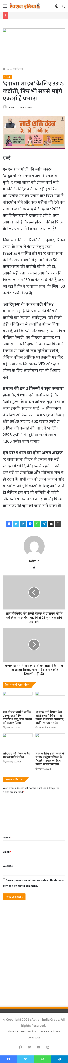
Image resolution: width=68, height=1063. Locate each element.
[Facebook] (9, 524)
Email (7, 852)
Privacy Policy (28, 1032)
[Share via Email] (51, 524)
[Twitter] (16, 524)
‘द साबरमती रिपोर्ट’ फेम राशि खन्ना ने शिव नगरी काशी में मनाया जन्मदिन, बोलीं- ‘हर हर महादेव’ (50, 717)
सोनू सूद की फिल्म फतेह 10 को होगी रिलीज (16, 755)
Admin (11, 107)
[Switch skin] (57, 7)
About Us (13, 1032)
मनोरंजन (18, 69)
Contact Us (34, 1038)
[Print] (58, 524)
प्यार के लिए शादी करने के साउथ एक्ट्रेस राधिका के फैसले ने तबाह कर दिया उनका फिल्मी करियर (50, 758)
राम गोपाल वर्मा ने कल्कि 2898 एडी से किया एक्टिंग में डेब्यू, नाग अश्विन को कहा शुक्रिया (17, 717)
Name (7, 838)
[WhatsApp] (37, 524)
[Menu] (5, 7)
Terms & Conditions (49, 1032)
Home (8, 69)
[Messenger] (30, 524)
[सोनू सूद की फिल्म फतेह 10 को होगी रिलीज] (17, 741)
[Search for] (63, 7)
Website (8, 866)
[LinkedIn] (23, 524)
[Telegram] (44, 524)
